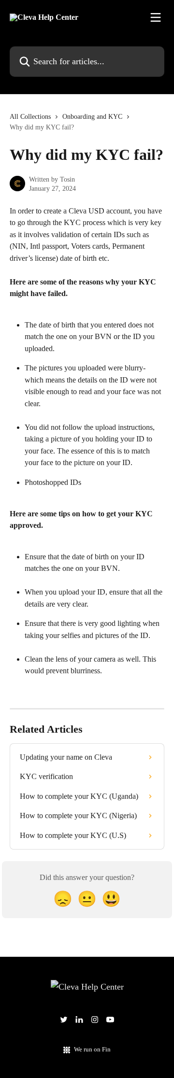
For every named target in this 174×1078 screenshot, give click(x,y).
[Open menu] (155, 17)
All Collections (30, 116)
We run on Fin (92, 1049)
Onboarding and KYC (92, 116)
